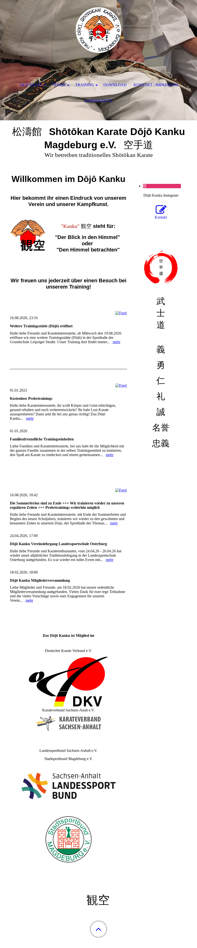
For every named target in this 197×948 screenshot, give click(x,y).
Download (115, 85)
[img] (98, 30)
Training (84, 85)
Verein (58, 85)
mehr (116, 342)
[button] (98, 929)
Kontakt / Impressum (156, 85)
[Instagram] (144, 186)
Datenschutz (98, 101)
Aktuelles (30, 85)
